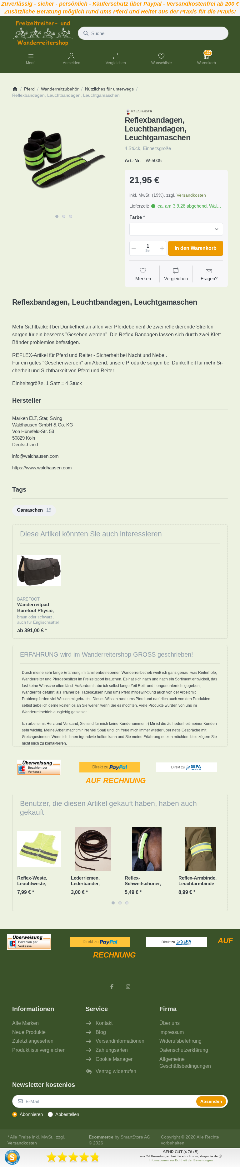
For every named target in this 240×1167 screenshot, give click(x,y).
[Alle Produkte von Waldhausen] (141, 111)
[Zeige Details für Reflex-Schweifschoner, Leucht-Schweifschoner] (147, 849)
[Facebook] (112, 987)
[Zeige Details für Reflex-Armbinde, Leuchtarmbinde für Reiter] (200, 849)
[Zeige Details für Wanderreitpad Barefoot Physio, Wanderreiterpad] (39, 571)
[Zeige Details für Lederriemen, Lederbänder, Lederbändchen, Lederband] (93, 849)
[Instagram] (128, 987)
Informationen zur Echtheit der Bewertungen (181, 1160)
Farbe (135, 217)
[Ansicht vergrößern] (63, 159)
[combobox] (153, 33)
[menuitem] (34, 510)
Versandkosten (191, 195)
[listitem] (63, 159)
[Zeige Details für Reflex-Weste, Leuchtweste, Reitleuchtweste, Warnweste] (39, 849)
